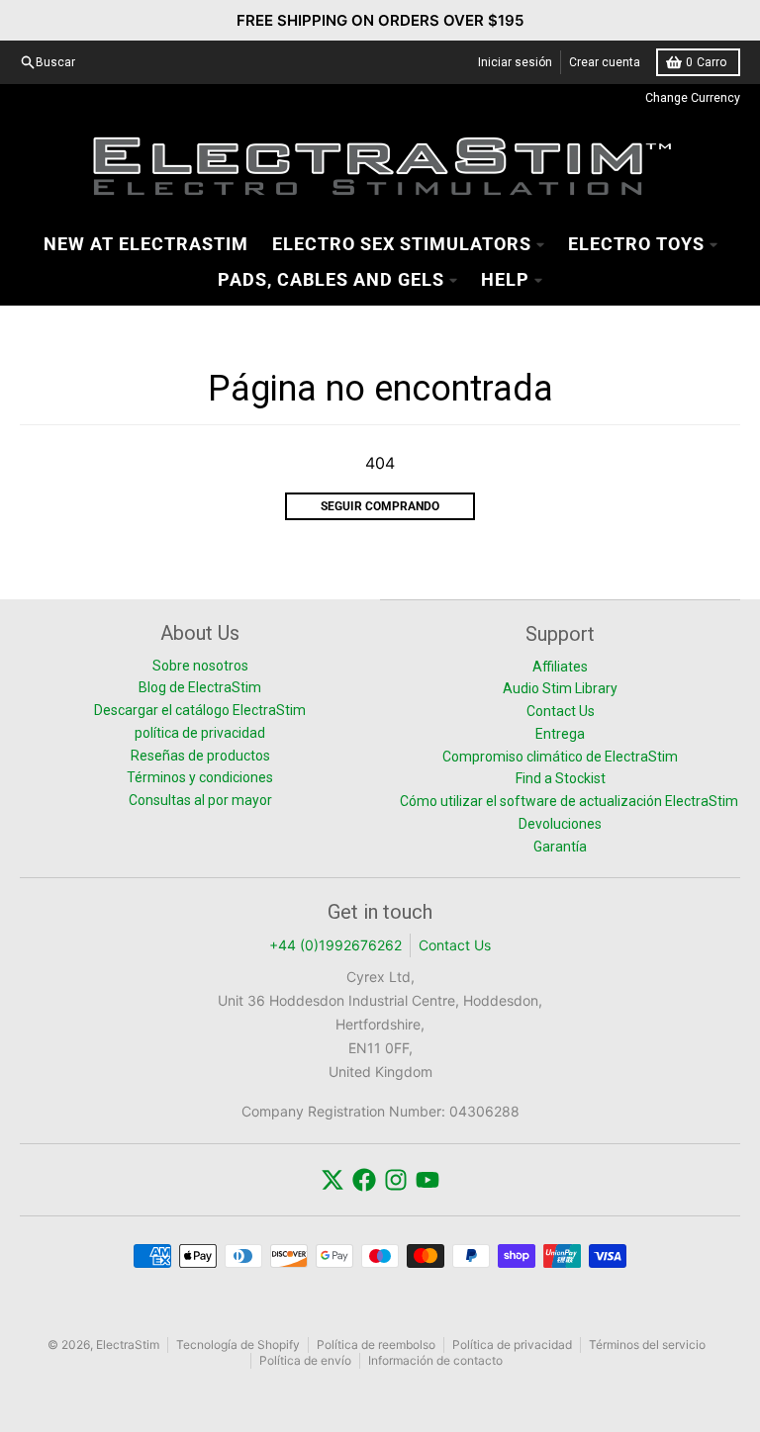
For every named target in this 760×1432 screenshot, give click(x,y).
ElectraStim (127, 1344)
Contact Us (455, 945)
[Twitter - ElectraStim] (332, 1180)
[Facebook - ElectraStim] (364, 1180)
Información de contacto (435, 1360)
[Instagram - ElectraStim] (396, 1180)
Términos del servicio (647, 1344)
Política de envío (305, 1360)
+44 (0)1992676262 (335, 945)
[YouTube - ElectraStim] (427, 1180)
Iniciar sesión (515, 62)
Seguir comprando (380, 506)
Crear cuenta (604, 62)
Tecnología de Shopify (238, 1344)
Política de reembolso (376, 1344)
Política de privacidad (512, 1344)
